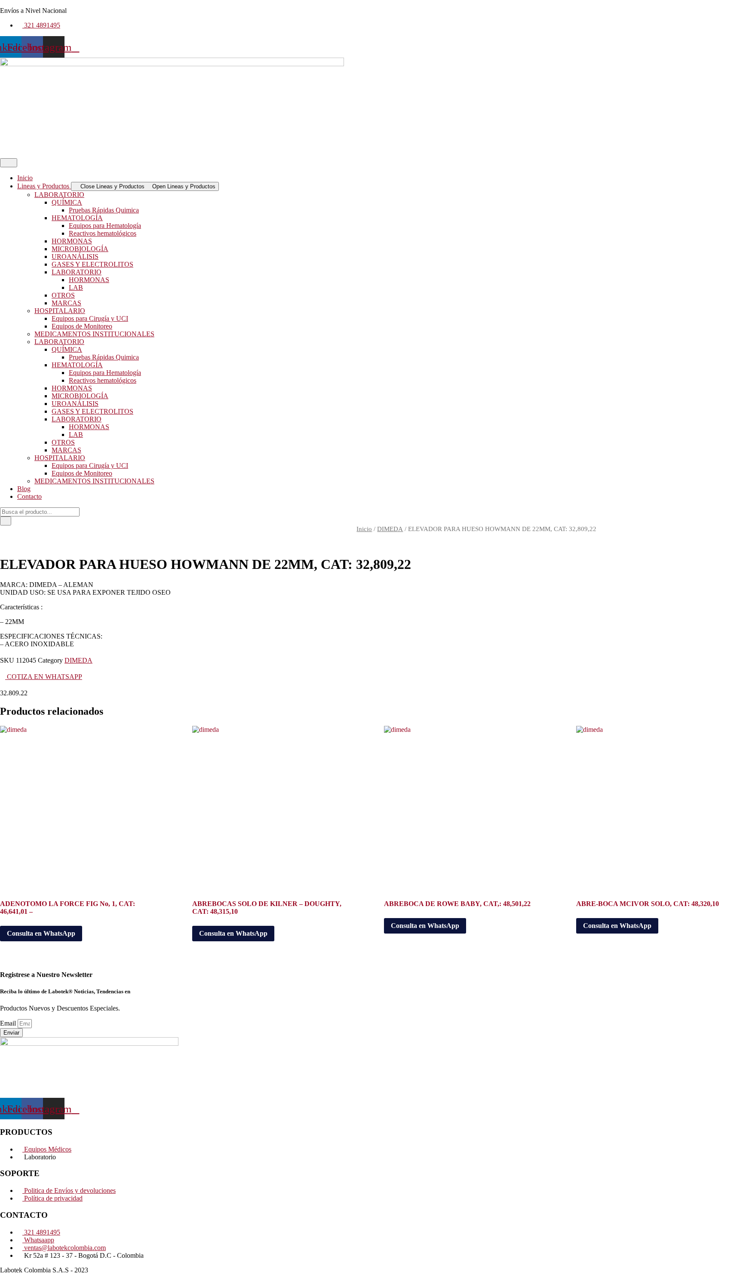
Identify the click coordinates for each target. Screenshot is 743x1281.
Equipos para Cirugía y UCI (90, 318)
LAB (76, 287)
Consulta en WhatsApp (41, 933)
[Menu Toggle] (8, 162)
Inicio (364, 528)
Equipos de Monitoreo (82, 326)
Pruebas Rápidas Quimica (104, 210)
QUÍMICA (67, 202)
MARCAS (66, 303)
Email (9, 1023)
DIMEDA (390, 528)
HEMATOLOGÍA (77, 217)
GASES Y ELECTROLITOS (92, 264)
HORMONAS (72, 241)
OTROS (63, 295)
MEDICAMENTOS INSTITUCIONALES (94, 334)
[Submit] (5, 520)
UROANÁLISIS (75, 256)
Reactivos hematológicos (102, 233)
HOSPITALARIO (59, 310)
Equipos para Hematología (105, 225)
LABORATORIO (59, 194)
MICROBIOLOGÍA (80, 248)
